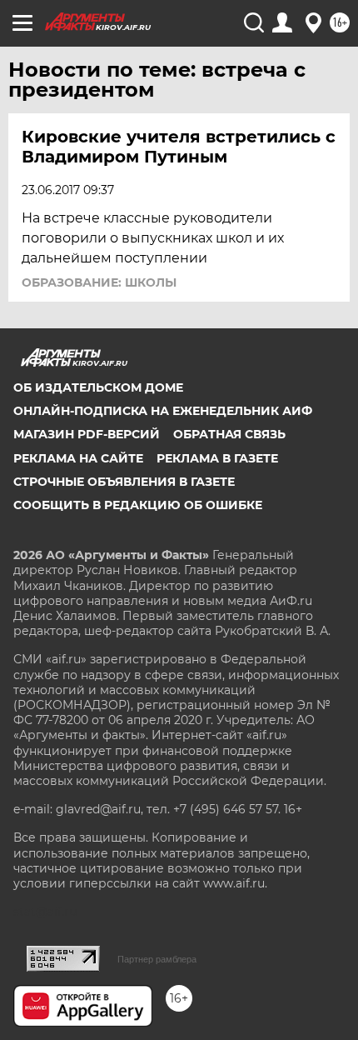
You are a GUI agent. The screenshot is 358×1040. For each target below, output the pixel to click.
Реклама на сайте (78, 458)
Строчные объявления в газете (124, 481)
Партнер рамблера (156, 959)
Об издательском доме (98, 387)
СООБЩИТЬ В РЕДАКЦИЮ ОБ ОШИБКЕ (137, 505)
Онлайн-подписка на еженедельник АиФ (162, 410)
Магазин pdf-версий (86, 434)
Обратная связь (229, 434)
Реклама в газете (217, 458)
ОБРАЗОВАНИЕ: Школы (99, 282)
